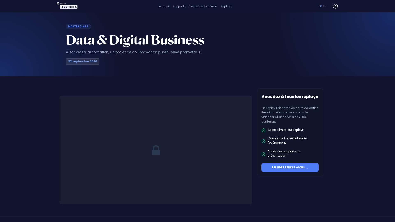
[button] (320, 6)
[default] (164, 6)
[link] (179, 6)
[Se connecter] (335, 6)
